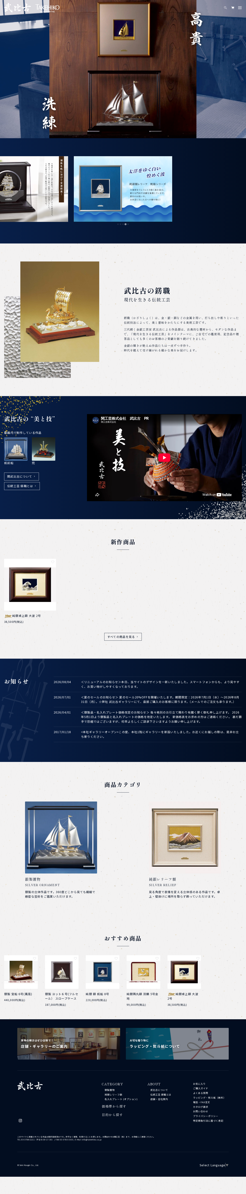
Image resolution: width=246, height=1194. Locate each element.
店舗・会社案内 (159, 1099)
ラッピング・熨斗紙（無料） (209, 1097)
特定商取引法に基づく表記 (208, 1120)
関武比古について (19, 476)
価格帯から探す (114, 1106)
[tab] (118, 224)
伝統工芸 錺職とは (20, 486)
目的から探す (112, 1114)
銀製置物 (110, 1090)
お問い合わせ (200, 1111)
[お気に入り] (52, 562)
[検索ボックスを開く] (225, 8)
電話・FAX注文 (201, 1102)
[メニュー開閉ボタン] (240, 8)
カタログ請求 (200, 1107)
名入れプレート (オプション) (121, 1099)
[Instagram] (20, 1121)
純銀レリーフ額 (113, 1094)
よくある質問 (200, 1093)
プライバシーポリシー (205, 1116)
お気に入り (199, 1083)
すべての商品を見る (121, 637)
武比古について (159, 1090)
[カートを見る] (233, 8)
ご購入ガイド (200, 1088)
